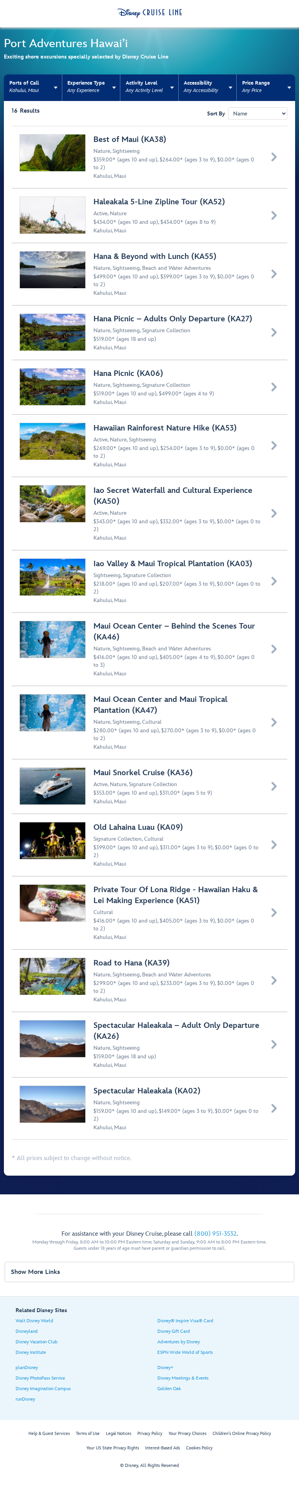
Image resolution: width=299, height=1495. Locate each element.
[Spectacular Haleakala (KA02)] (150, 1108)
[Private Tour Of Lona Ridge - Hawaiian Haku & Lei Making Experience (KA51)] (150, 913)
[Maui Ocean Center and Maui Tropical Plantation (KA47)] (150, 722)
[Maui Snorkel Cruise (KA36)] (150, 786)
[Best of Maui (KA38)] (150, 157)
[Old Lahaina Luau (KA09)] (150, 845)
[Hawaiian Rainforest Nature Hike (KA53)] (150, 445)
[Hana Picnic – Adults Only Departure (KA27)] (150, 333)
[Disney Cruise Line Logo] (150, 13)
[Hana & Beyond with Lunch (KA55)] (150, 274)
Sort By (216, 113)
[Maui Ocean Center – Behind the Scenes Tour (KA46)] (150, 649)
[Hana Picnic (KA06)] (150, 387)
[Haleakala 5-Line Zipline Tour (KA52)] (150, 216)
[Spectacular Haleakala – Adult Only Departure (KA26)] (150, 1044)
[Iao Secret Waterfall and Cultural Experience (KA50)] (150, 513)
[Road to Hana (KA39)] (150, 980)
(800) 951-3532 (215, 1234)
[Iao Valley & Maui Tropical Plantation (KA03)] (150, 581)
